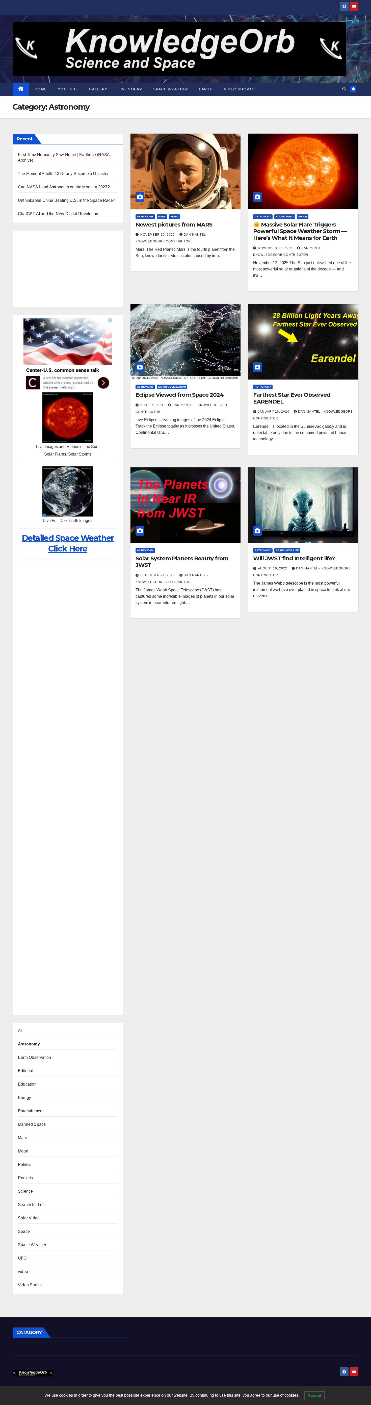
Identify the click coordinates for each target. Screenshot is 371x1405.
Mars (22, 1138)
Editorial (25, 1071)
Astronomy (29, 1044)
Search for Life (31, 1204)
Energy (24, 1097)
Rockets (25, 1178)
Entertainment (31, 1111)
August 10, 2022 (273, 568)
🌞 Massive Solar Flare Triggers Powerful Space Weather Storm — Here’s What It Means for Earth (300, 231)
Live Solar (130, 89)
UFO (22, 1258)
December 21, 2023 (158, 575)
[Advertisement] (68, 269)
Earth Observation (34, 1057)
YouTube (68, 89)
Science (25, 1191)
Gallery (98, 89)
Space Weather (170, 89)
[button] (344, 89)
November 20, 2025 (158, 234)
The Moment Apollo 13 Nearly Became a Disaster (63, 173)
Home (41, 89)
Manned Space (32, 1124)
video (23, 1271)
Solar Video (29, 1218)
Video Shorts (239, 89)
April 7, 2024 (152, 405)
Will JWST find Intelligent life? (294, 558)
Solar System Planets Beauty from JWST (182, 561)
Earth (206, 89)
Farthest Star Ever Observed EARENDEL (291, 398)
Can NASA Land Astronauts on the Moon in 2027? (64, 187)
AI (20, 1030)
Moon (23, 1151)
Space (24, 1231)
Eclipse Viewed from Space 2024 (180, 394)
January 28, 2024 (274, 411)
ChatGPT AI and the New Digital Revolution (58, 214)
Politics (25, 1164)
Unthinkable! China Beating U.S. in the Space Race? (66, 200)
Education (27, 1084)
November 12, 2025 (276, 248)
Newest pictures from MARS (174, 224)
